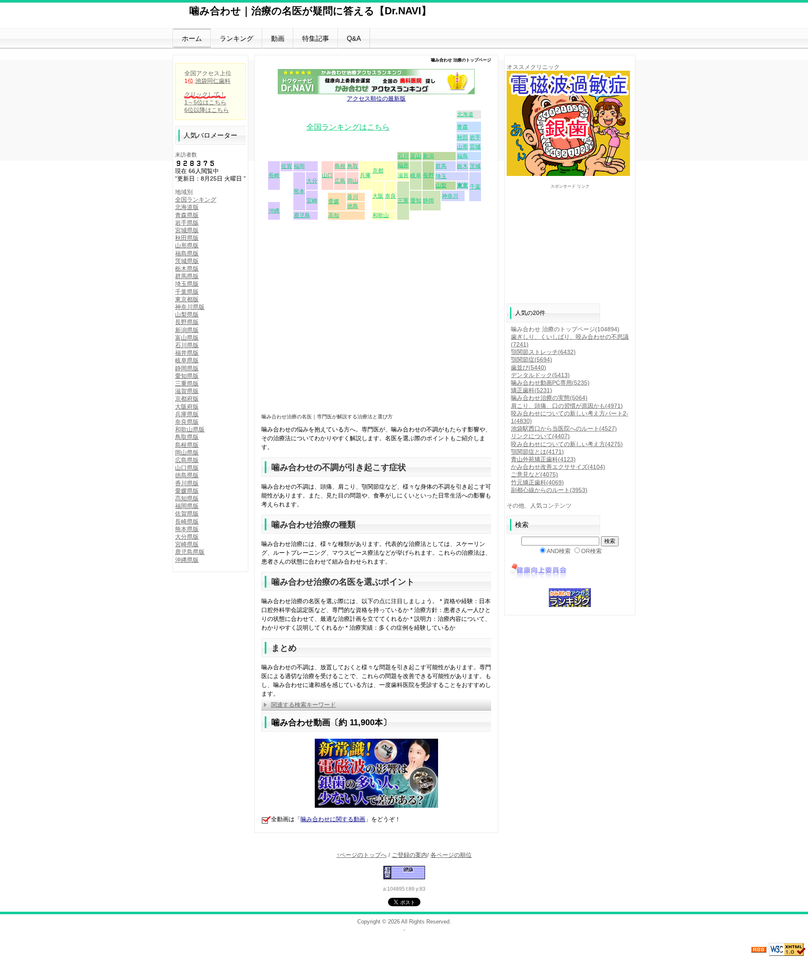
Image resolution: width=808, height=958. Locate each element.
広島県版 (187, 460)
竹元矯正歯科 (537, 482)
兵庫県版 (187, 414)
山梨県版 (187, 314)
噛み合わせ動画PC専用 (550, 382)
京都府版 (187, 398)
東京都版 (187, 299)
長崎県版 (187, 521)
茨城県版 (187, 261)
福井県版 (187, 352)
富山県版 (187, 337)
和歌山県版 (190, 429)
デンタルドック (540, 375)
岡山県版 (187, 452)
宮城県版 (187, 230)
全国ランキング (195, 199)
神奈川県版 (190, 306)
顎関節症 (531, 359)
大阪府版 (187, 406)
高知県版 (187, 498)
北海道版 (187, 207)
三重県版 (187, 383)
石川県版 (187, 345)
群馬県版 (187, 276)
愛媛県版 (187, 490)
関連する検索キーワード (303, 704)
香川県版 (187, 483)
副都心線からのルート (549, 490)
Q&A (354, 38)
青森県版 (187, 215)
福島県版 (187, 253)
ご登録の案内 (409, 855)
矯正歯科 (531, 390)
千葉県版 (187, 291)
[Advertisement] (376, 349)
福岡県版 (187, 506)
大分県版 (187, 536)
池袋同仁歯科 (213, 80)
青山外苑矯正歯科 (543, 459)
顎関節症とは (537, 451)
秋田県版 (187, 237)
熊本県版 (187, 529)
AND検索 (559, 551)
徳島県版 (187, 475)
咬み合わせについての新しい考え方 (567, 444)
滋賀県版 (187, 391)
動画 (277, 38)
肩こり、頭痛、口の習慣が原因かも (567, 405)
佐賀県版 (187, 513)
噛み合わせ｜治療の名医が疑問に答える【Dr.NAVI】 (310, 10)
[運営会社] (538, 571)
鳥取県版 (187, 437)
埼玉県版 (187, 283)
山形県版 (187, 245)
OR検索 (591, 551)
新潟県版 (187, 330)
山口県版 (187, 467)
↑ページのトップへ (362, 855)
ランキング (236, 38)
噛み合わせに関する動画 (332, 819)
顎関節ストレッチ (543, 352)
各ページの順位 (451, 855)
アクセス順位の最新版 (376, 98)
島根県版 (187, 445)
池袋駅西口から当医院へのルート (564, 428)
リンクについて (540, 436)
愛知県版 (187, 376)
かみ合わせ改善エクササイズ (558, 466)
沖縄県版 (187, 559)
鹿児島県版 (190, 551)
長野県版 (187, 322)
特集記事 (315, 38)
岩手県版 (187, 222)
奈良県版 (187, 421)
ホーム (192, 38)
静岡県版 (187, 368)
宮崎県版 (187, 544)
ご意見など (534, 474)
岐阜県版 (187, 360)
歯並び (528, 367)
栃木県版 (187, 268)
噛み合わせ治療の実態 (549, 397)
